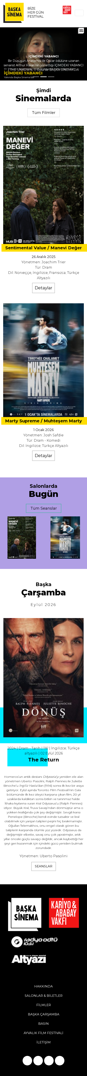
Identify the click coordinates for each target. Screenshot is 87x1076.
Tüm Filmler (43, 112)
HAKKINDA (43, 986)
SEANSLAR (43, 866)
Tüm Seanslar (43, 508)
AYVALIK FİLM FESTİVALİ (43, 1033)
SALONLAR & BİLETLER (44, 996)
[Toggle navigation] (79, 13)
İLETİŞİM (44, 1042)
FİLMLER (43, 1005)
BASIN (43, 1024)
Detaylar (43, 287)
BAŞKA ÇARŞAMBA (43, 1014)
